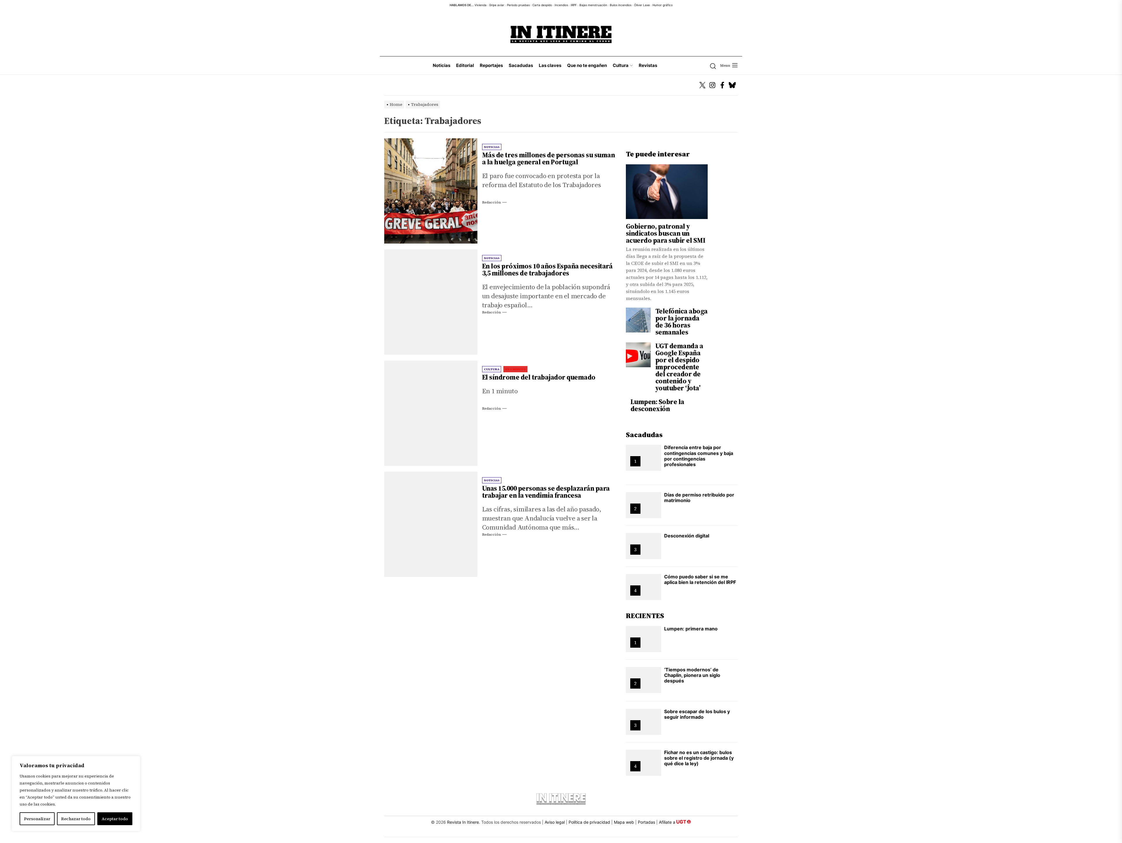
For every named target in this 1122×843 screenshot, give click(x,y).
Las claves (550, 65)
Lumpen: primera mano (691, 629)
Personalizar (37, 819)
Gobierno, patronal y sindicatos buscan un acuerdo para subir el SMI (665, 233)
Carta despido (542, 5)
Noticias (441, 65)
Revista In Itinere (463, 822)
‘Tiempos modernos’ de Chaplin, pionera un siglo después (692, 675)
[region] (76, 793)
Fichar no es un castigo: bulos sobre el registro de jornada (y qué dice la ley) (699, 757)
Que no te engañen (587, 65)
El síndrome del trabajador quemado (538, 377)
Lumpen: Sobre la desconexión (657, 405)
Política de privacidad (589, 822)
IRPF (574, 5)
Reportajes (491, 65)
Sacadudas (521, 65)
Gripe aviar (496, 5)
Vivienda (480, 5)
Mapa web (624, 822)
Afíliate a (667, 822)
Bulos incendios (620, 5)
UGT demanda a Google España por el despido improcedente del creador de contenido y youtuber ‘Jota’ (679, 367)
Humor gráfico (662, 5)
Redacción (491, 202)
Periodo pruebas (518, 5)
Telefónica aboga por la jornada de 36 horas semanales (681, 321)
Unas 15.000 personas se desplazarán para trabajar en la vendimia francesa (546, 492)
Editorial (465, 65)
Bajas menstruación (593, 5)
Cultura (620, 65)
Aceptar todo (115, 819)
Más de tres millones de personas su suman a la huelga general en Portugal (548, 158)
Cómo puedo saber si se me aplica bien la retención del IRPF (700, 579)
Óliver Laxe (642, 5)
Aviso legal (555, 822)
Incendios (561, 5)
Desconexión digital (686, 536)
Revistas (648, 65)
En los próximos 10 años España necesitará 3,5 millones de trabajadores (547, 269)
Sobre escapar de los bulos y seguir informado (697, 714)
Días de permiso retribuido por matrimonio (699, 497)
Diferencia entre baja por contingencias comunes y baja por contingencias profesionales (698, 455)
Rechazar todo (76, 819)
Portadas (646, 822)
